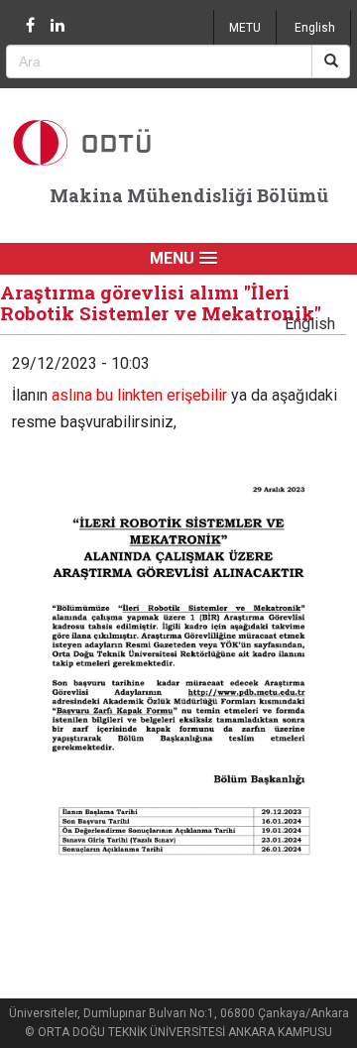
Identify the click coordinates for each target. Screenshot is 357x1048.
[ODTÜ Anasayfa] (110, 142)
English (315, 28)
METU (245, 28)
